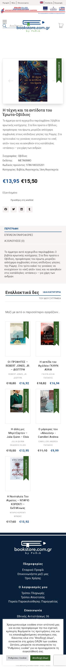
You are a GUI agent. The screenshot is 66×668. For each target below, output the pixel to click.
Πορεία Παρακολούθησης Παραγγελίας (33, 601)
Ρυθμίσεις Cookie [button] (17, 658)
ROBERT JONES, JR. (17, 374)
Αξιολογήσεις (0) (14, 241)
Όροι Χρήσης (33, 578)
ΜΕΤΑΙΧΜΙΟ (24, 160)
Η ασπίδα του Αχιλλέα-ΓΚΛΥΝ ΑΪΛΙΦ (48, 365)
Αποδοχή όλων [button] (40, 658)
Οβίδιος (22, 156)
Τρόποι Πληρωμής (33, 593)
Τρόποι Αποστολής (33, 597)
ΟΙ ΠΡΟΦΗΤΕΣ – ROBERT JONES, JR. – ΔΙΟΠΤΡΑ (18, 365)
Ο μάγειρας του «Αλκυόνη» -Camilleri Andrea (48, 433)
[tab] (33, 229)
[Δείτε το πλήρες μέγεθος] (8, 63)
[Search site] (5, 26)
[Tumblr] (29, 209)
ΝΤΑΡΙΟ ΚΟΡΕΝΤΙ (18, 513)
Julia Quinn (17, 441)
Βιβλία (20, 169)
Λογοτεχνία (31, 169)
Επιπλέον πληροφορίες (18, 235)
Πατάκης (48, 378)
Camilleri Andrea (48, 441)
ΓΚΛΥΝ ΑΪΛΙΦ (48, 374)
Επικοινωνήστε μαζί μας (33, 574)
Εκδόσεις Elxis (18, 445)
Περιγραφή (11, 228)
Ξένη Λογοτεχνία (48, 169)
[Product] (17, 334)
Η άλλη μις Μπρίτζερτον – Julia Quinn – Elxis (18, 433)
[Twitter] (14, 209)
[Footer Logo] (33, 548)
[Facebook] (6, 209)
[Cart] (60, 26)
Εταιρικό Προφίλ (33, 569)
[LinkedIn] (21, 209)
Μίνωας (18, 516)
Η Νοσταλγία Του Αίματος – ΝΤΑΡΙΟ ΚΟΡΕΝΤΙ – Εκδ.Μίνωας (17, 502)
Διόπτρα (18, 378)
